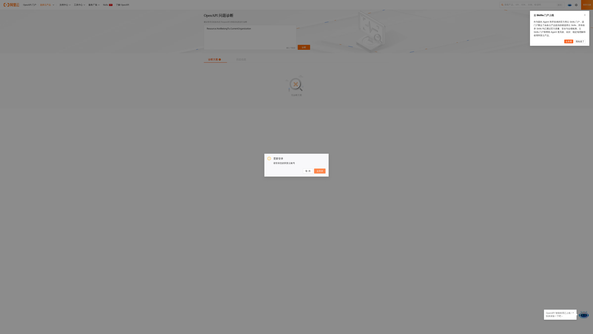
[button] (573, 312)
